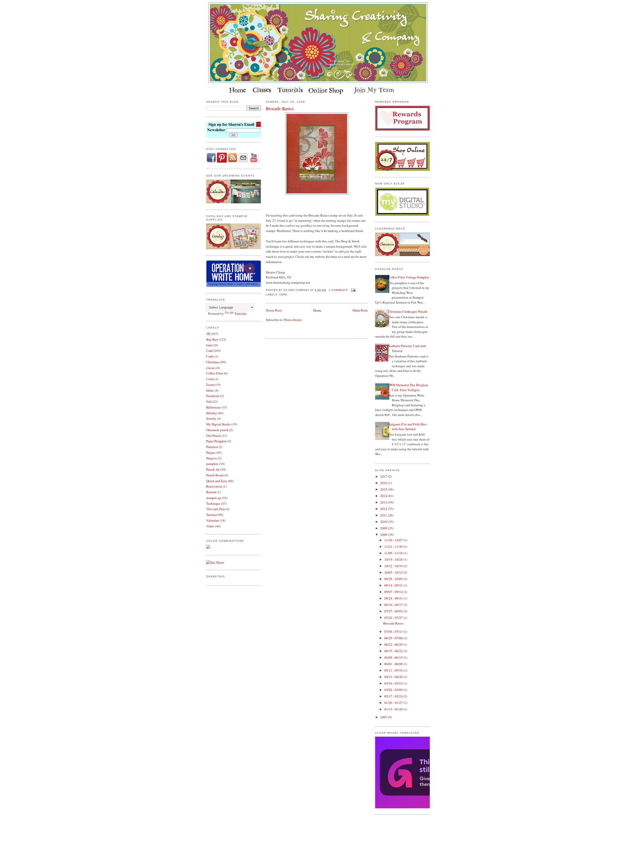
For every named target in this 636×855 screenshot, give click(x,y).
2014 (384, 496)
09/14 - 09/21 (393, 585)
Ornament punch (217, 430)
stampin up (213, 497)
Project (211, 452)
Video (210, 526)
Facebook (212, 396)
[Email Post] (353, 290)
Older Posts (360, 310)
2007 (384, 717)
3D (208, 333)
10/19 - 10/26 (393, 559)
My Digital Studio (218, 424)
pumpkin (212, 463)
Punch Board (215, 475)
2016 (384, 483)
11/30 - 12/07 (393, 540)
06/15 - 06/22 (393, 651)
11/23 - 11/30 (393, 546)
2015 (384, 489)
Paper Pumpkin (216, 441)
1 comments (338, 290)
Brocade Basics (280, 108)
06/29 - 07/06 (393, 638)
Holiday (211, 413)
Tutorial (211, 514)
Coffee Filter (214, 373)
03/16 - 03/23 (393, 683)
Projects (211, 458)
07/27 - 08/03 (393, 611)
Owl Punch (213, 435)
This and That (215, 509)
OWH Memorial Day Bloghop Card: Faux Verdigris (408, 387)
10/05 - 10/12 (393, 572)
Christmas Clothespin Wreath (407, 311)
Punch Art (213, 469)
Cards (210, 356)
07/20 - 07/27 (393, 617)
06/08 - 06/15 (393, 657)
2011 (384, 515)
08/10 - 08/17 (393, 604)
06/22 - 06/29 (393, 644)
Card (209, 350)
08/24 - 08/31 (393, 598)
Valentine (212, 520)
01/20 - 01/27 (393, 702)
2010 (384, 521)
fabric (210, 390)
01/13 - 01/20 (393, 709)
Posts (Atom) (292, 319)
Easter (210, 384)
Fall (208, 401)
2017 (384, 476)
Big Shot (212, 339)
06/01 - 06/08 (393, 664)
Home (317, 310)
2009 (384, 528)
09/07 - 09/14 (393, 591)
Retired (211, 492)
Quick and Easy (216, 481)
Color (210, 379)
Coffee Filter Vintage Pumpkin (408, 277)
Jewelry (211, 418)
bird (209, 345)
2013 (384, 502)
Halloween (213, 407)
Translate (241, 313)
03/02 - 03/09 (393, 689)
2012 (384, 508)
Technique (213, 503)
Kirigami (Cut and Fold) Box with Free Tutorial (407, 426)
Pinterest (212, 447)
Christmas (213, 362)
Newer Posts (274, 310)
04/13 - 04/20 (393, 677)
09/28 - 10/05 (393, 579)
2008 (384, 534)
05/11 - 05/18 (393, 670)
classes (210, 367)
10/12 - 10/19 (393, 566)
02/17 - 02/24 (393, 696)
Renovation (214, 486)
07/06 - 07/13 (393, 631)
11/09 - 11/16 (393, 553)
